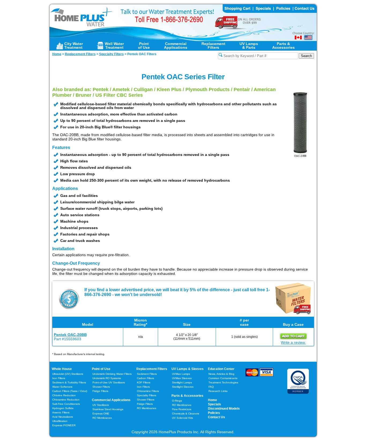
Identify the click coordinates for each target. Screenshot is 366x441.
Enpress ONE (100, 413)
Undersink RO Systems (106, 378)
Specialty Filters (146, 395)
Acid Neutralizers (62, 416)
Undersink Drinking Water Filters (112, 373)
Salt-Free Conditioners (66, 403)
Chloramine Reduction (66, 399)
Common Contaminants (222, 378)
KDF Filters (143, 382)
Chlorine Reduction (64, 395)
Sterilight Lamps (182, 382)
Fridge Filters (100, 391)
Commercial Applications (111, 400)
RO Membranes (102, 417)
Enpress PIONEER (64, 425)
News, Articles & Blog (221, 373)
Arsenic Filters (60, 412)
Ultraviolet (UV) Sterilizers (67, 373)
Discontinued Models (224, 408)
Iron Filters (58, 378)
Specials (214, 404)
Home (212, 400)
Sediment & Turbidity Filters (69, 382)
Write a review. (293, 342)
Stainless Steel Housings (107, 409)
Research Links (217, 391)
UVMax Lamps (181, 373)
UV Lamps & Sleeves (187, 369)
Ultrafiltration (60, 421)
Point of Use (101, 369)
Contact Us (216, 417)
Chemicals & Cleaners (185, 413)
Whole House (62, 369)
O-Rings (177, 400)
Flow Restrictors (181, 409)
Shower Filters (101, 386)
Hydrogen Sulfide (63, 408)
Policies (214, 413)
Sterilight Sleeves (182, 386)
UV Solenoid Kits (182, 417)
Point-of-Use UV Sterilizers (108, 382)
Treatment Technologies (223, 382)
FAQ (211, 386)
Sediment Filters (147, 373)
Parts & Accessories (187, 396)
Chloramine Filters (148, 391)
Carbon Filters (69, 391)
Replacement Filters (151, 369)
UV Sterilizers (100, 404)
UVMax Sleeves (182, 378)
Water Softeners (62, 386)
